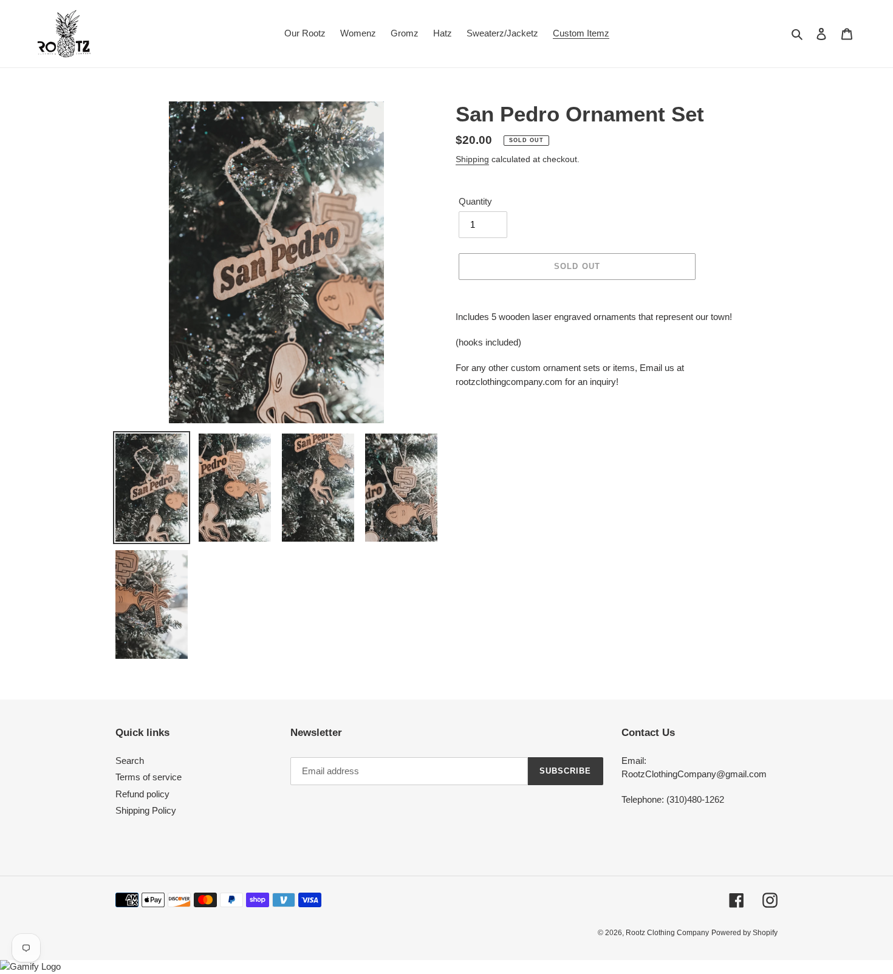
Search (129, 760)
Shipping (472, 159)
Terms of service (148, 777)
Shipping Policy (145, 810)
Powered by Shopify (744, 932)
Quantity (475, 201)
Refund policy (142, 794)
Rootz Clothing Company (667, 932)
